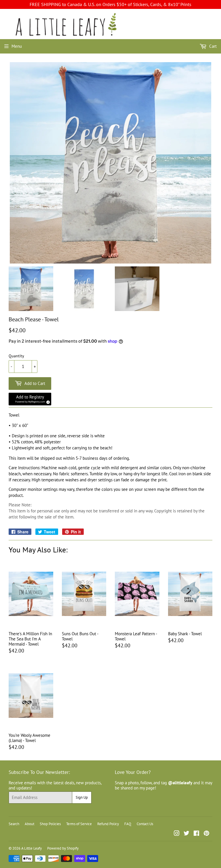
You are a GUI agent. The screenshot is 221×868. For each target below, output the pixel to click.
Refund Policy (108, 823)
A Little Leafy (31, 848)
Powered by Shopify (63, 848)
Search (14, 823)
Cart (212, 46)
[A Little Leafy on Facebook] (196, 834)
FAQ (127, 823)
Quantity (16, 356)
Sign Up (82, 797)
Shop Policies (50, 823)
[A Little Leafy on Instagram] (177, 834)
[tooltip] (47, 401)
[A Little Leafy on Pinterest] (206, 834)
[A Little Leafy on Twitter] (186, 834)
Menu (17, 46)
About (29, 823)
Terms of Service (79, 823)
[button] (30, 399)
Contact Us (145, 823)
